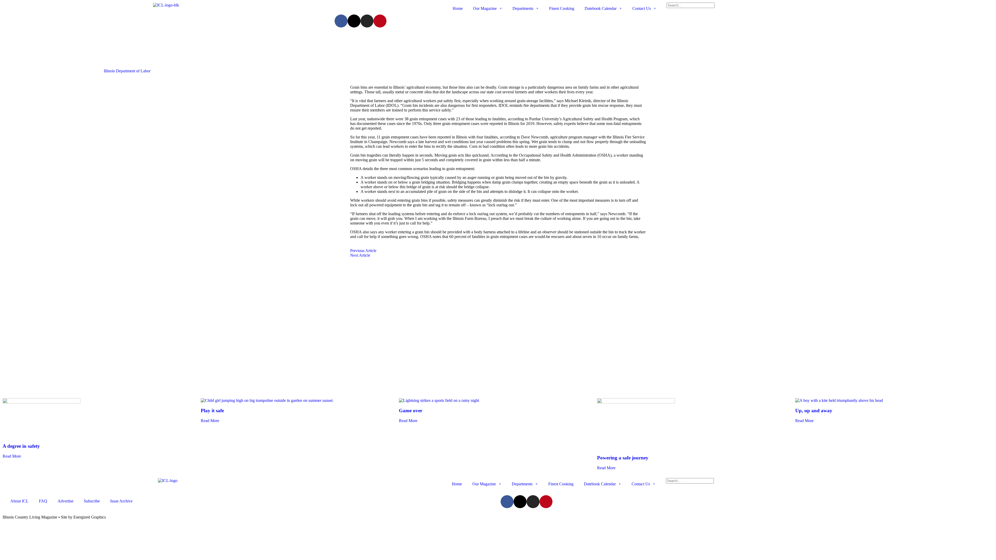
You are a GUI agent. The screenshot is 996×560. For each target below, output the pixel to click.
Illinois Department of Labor (127, 71)
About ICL (19, 501)
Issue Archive (121, 501)
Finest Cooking (561, 8)
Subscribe (92, 501)
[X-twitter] (354, 21)
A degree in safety (21, 446)
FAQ (43, 501)
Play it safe (212, 410)
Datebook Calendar (601, 8)
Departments (523, 8)
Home (458, 8)
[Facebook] (341, 21)
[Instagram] (367, 21)
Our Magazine (485, 8)
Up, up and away (813, 410)
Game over (410, 410)
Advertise (65, 501)
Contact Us (641, 8)
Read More (12, 456)
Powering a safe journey (622, 457)
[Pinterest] (380, 21)
